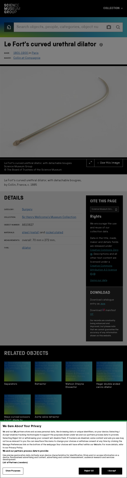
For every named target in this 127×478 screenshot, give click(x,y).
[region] (63, 449)
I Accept (112, 471)
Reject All (89, 471)
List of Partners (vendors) (15, 463)
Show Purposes (13, 471)
